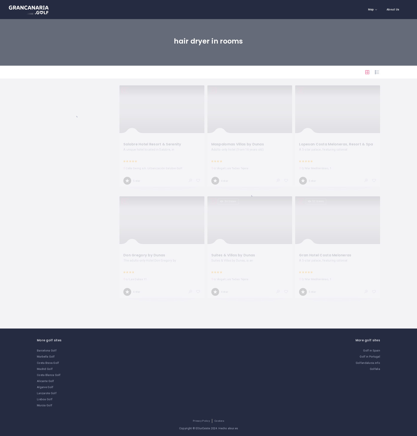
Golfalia (375, 369)
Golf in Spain (371, 350)
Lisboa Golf (44, 399)
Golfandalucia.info (368, 362)
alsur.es (233, 428)
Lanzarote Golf (46, 393)
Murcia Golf (44, 405)
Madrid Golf (45, 369)
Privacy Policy (201, 421)
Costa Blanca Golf (49, 375)
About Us (393, 9)
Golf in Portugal (370, 356)
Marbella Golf (46, 356)
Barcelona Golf (46, 350)
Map (371, 9)
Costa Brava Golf (48, 362)
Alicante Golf (45, 381)
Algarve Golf (45, 387)
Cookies (219, 421)
